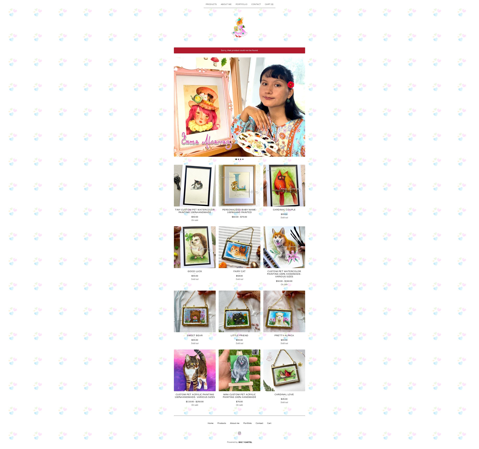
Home (210, 423)
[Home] (239, 27)
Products (211, 4)
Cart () (269, 4)
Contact (256, 4)
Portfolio (241, 4)
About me (226, 4)
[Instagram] (239, 433)
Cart (269, 423)
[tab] (236, 159)
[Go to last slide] (177, 107)
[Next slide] (302, 107)
